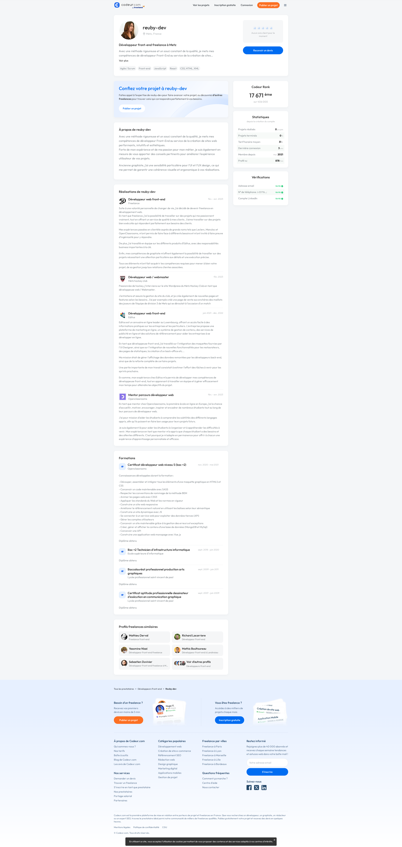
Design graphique (168, 764)
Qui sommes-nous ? (125, 746)
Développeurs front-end (198, 666)
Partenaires (120, 800)
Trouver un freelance (125, 782)
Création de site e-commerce (174, 750)
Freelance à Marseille (214, 755)
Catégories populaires (172, 741)
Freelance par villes (214, 741)
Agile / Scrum (127, 68)
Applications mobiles (169, 772)
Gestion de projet (167, 777)
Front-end (144, 68)
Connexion (247, 5)
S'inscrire (267, 771)
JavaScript (160, 68)
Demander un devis (125, 778)
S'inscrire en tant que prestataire (132, 787)
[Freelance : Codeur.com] (130, 5)
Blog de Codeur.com (125, 759)
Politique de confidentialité (146, 827)
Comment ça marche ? (215, 778)
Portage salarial (123, 796)
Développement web (170, 746)
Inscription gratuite (225, 5)
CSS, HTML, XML (189, 68)
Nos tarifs (119, 750)
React (173, 68)
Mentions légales (122, 827)
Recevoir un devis (263, 50)
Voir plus (123, 60)
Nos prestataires (123, 791)
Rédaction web (166, 759)
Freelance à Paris (212, 746)
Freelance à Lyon (211, 750)
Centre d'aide (209, 782)
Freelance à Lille (211, 759)
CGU (164, 827)
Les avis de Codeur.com (127, 764)
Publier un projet (268, 5)
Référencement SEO (169, 755)
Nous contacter (210, 787)
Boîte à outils (121, 755)
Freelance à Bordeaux (214, 764)
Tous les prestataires (124, 688)
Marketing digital (167, 768)
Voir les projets (201, 5)
